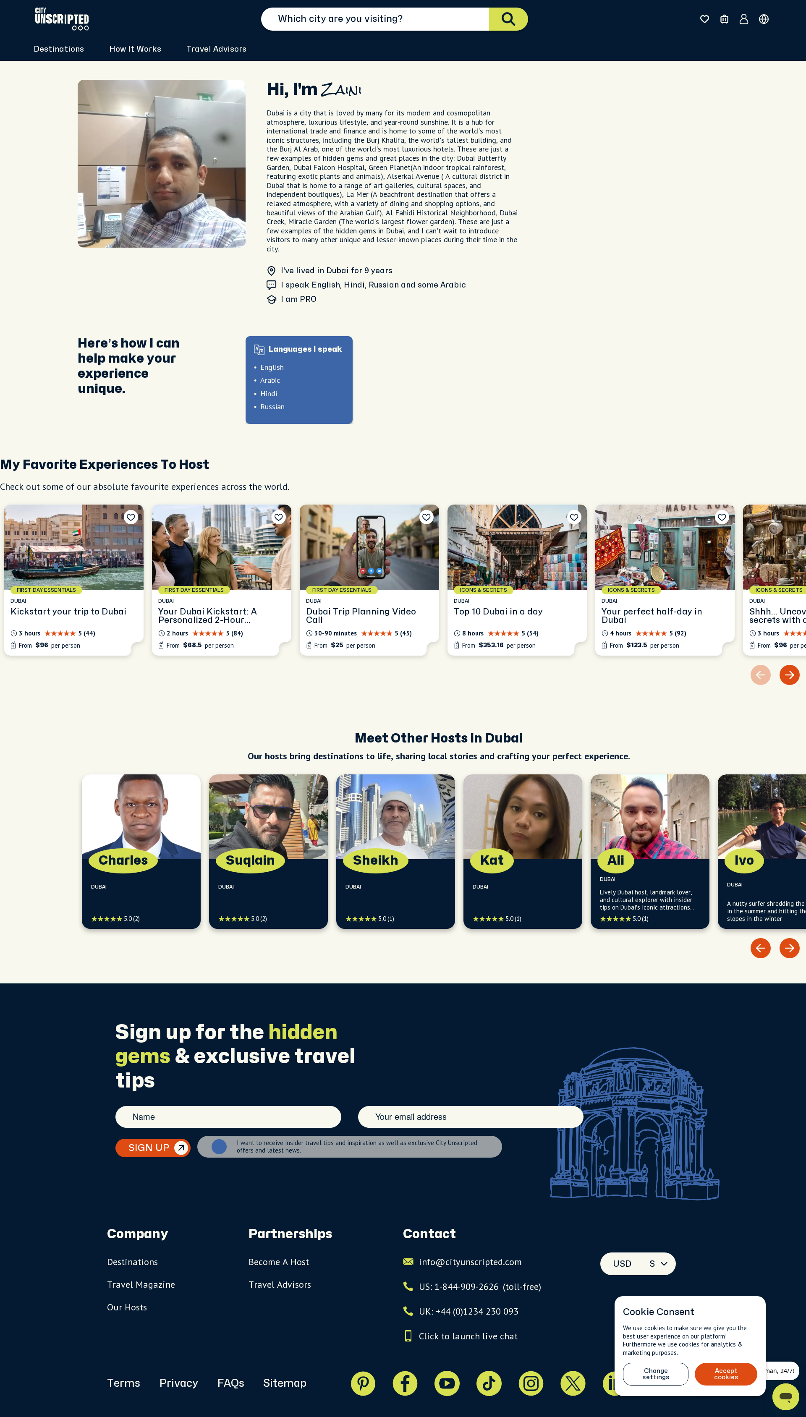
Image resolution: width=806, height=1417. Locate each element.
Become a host (279, 1262)
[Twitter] (573, 1383)
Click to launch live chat (468, 1336)
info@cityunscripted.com (470, 1262)
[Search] (508, 19)
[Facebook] (405, 1383)
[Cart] (724, 19)
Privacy (178, 1383)
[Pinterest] (363, 1383)
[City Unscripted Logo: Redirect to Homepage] (62, 18)
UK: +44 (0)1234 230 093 (468, 1311)
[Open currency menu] (763, 19)
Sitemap (284, 1383)
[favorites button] (704, 19)
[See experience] (74, 580)
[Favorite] (131, 517)
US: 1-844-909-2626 (480, 1286)
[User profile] (744, 18)
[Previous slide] (761, 948)
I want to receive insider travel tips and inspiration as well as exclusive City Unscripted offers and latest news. (357, 1146)
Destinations (132, 1262)
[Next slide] (790, 675)
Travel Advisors (216, 49)
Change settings (656, 1374)
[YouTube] (447, 1383)
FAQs (230, 1383)
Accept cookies (726, 1374)
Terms (123, 1383)
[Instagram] (531, 1383)
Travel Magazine (141, 1284)
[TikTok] (489, 1383)
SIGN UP (148, 1148)
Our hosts (127, 1307)
